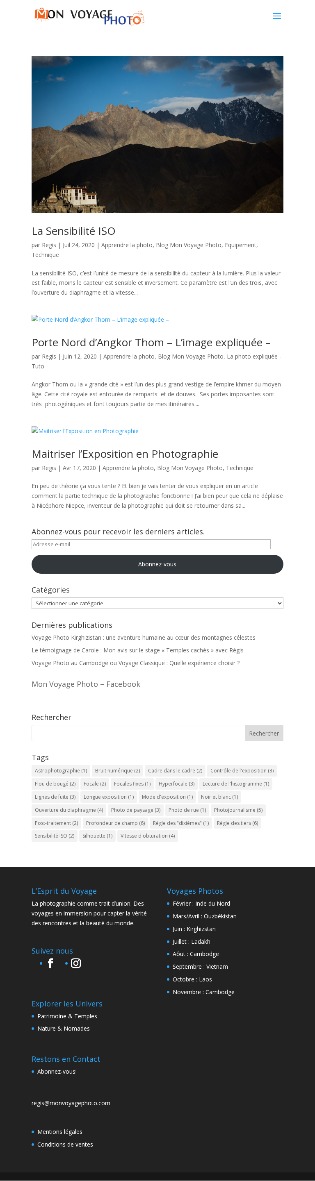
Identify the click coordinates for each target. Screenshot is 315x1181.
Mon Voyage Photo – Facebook (86, 684)
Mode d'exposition (167, 796)
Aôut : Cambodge (196, 954)
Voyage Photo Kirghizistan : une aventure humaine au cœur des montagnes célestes (144, 637)
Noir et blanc (219, 796)
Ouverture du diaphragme (69, 809)
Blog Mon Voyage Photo (188, 245)
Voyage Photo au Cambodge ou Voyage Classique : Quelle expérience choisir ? (136, 663)
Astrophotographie (61, 770)
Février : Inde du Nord (201, 903)
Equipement (240, 245)
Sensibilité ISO (54, 835)
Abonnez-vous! (57, 1071)
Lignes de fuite (55, 796)
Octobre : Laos (192, 979)
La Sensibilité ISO (74, 230)
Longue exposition (109, 796)
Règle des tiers (237, 823)
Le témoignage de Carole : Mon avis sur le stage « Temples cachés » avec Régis (138, 650)
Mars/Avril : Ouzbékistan (205, 916)
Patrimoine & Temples (67, 1016)
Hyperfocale (176, 783)
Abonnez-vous (157, 564)
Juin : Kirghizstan (194, 929)
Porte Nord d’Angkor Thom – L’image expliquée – (151, 342)
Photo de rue (187, 809)
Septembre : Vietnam (200, 966)
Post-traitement (56, 823)
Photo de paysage (135, 809)
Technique (45, 255)
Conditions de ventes (65, 1144)
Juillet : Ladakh (191, 941)
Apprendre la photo (127, 245)
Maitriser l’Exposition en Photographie (125, 453)
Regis (49, 245)
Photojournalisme (238, 809)
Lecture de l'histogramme (236, 783)
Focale (95, 783)
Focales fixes (132, 783)
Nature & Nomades (63, 1028)
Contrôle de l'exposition (242, 770)
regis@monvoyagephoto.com (71, 1103)
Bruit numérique (117, 770)
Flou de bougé (55, 783)
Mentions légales (59, 1132)
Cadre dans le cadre (175, 770)
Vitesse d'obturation (148, 835)
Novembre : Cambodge (204, 992)
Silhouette (97, 835)
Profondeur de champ (115, 823)
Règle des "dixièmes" (181, 823)
